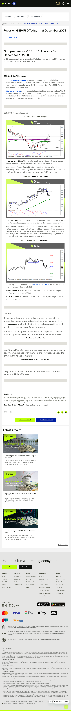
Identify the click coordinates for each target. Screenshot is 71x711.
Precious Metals (6, 587)
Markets (4, 573)
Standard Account (31, 576)
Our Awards (59, 582)
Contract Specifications (45, 593)
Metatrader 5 (17, 576)
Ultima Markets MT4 (41, 285)
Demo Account (30, 584)
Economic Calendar (44, 587)
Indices (4, 584)
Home (6, 23)
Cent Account (30, 582)
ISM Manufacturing (13, 91)
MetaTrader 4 (17, 579)
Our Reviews (59, 584)
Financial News (43, 579)
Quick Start (25, 567)
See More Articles (63, 545)
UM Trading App (18, 584)
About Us (58, 576)
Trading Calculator (44, 590)
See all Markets (9, 567)
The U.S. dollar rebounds (16, 80)
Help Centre (59, 593)
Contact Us (59, 587)
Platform (17, 573)
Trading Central (43, 584)
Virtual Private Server (45, 596)
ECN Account (29, 579)
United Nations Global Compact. (50, 639)
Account (28, 573)
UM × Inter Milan (60, 579)
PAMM (27, 587)
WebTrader (17, 582)
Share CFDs (5, 582)
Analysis (41, 582)
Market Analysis (16, 23)
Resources (42, 573)
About (58, 573)
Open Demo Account (46, 420)
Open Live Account (25, 420)
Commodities (5, 579)
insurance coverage (40, 631)
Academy (42, 576)
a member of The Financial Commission (29, 626)
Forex (3, 576)
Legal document (60, 590)
